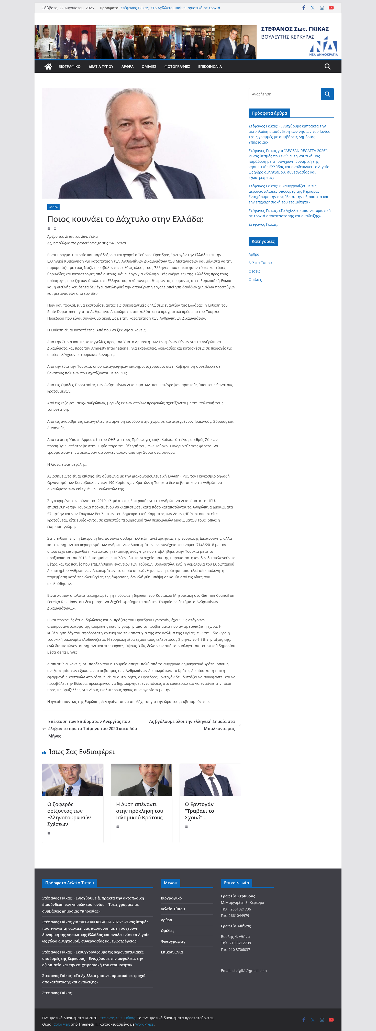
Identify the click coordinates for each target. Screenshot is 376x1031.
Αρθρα (53, 207)
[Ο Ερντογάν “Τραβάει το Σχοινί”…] (210, 767)
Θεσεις (254, 271)
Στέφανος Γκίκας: (263, 224)
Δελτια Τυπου (260, 262)
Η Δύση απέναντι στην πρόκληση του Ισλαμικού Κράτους (139, 811)
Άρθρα (127, 66)
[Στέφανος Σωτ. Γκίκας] (188, 29)
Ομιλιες (255, 279)
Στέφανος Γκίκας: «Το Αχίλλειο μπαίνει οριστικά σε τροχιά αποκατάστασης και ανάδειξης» (170, 10)
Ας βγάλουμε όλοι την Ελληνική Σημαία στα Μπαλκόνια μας (192, 725)
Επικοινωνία (210, 66)
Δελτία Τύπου (101, 66)
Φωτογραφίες (177, 66)
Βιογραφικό (70, 66)
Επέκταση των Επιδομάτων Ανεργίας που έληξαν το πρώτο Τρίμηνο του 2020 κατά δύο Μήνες (92, 729)
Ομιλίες (149, 66)
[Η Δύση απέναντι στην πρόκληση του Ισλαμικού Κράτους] (141, 767)
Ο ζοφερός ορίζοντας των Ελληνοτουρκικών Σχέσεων (69, 814)
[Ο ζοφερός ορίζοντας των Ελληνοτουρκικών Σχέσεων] (72, 767)
